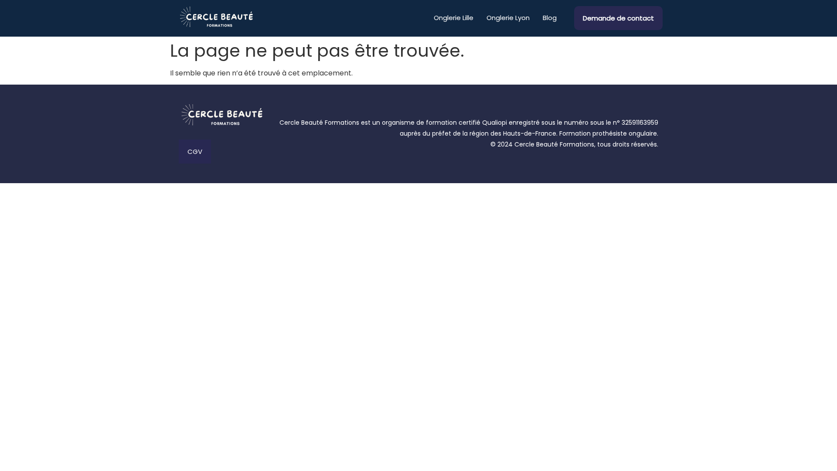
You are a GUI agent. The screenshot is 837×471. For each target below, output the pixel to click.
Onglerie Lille (453, 17)
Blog (550, 17)
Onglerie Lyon (508, 17)
